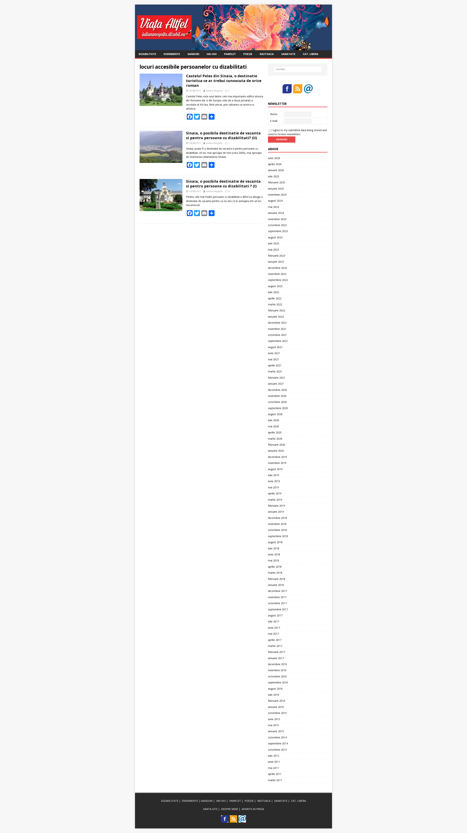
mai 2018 (273, 560)
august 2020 (275, 414)
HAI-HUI (212, 54)
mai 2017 (273, 633)
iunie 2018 (274, 554)
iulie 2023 (273, 243)
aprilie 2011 (274, 774)
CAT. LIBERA (310, 54)
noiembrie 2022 (277, 274)
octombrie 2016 (277, 676)
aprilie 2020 (274, 432)
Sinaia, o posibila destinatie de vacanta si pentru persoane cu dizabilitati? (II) (223, 135)
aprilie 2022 (274, 298)
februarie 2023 (276, 255)
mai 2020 (273, 426)
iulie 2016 (273, 694)
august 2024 (275, 200)
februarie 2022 (276, 310)
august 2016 (275, 688)
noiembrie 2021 (277, 329)
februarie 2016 (276, 700)
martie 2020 (275, 438)
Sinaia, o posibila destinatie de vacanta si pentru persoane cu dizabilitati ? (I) (223, 183)
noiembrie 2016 (277, 670)
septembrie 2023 (278, 231)
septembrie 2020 (278, 408)
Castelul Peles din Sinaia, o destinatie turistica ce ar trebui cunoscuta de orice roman (223, 80)
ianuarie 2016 (276, 707)
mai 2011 (273, 768)
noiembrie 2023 (277, 219)
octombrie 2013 (277, 749)
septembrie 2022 (278, 280)
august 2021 (275, 347)
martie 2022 (275, 304)
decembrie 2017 (277, 591)
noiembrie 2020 (277, 396)
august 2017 (275, 615)
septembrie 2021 (278, 341)
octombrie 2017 (277, 603)
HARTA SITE (210, 809)
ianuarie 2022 (276, 316)
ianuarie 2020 (276, 450)
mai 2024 (273, 207)
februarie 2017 (276, 652)
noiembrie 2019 (277, 463)
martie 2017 (275, 646)
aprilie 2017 (274, 640)
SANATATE (288, 54)
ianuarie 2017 (276, 658)
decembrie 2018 (277, 518)
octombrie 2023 (277, 225)
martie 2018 (275, 572)
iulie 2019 (273, 475)
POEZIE (247, 54)
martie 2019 (275, 499)
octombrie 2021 (277, 335)
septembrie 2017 (278, 609)
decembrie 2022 (277, 268)
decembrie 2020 (277, 390)
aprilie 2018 (274, 566)
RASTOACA (267, 54)
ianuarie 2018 (276, 585)
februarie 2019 (276, 505)
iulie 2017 (273, 621)
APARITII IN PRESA (253, 809)
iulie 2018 (273, 548)
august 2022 (275, 286)
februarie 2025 (276, 182)
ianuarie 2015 (276, 731)
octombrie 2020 (277, 402)
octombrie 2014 (277, 737)
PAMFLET (230, 54)
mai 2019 (273, 487)
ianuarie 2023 (276, 261)
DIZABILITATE (147, 54)
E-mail (273, 121)
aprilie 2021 (274, 365)
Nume (273, 114)
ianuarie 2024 (276, 213)
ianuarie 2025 (276, 188)
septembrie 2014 (278, 743)
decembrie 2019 (277, 457)
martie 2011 (275, 780)
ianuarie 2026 (276, 170)
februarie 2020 (276, 444)
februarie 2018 (276, 579)
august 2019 (275, 469)
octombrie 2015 (277, 713)
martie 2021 (275, 371)
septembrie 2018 (278, 536)
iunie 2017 (274, 627)
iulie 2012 (273, 755)
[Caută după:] (298, 69)
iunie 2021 (274, 353)
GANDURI (193, 54)
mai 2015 (273, 725)
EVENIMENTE (172, 54)
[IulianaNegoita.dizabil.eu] (233, 48)
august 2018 (275, 542)
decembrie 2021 (277, 322)
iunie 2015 (274, 719)
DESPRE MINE (229, 809)
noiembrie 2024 (277, 194)
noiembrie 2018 (277, 524)
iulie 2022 (273, 292)
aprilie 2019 (274, 493)
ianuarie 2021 (276, 383)
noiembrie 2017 (277, 597)
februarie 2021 (276, 377)
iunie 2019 (274, 481)
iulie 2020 (273, 420)
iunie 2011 (274, 761)
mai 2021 (273, 359)
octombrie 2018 (277, 530)
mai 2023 (273, 249)
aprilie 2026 (274, 164)
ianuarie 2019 (276, 511)
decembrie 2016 (277, 664)
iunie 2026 (274, 158)
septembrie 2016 (278, 682)
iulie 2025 (273, 176)
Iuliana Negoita (214, 90)
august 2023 (275, 237)
